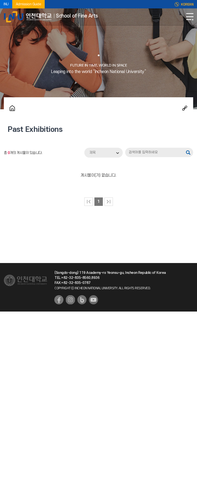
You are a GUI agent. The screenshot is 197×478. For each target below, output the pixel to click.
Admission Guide (28, 4)
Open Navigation (190, 16)
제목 (92, 153)
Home (12, 108)
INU (6, 4)
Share (185, 108)
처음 (88, 201)
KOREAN (187, 4)
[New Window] (58, 299)
